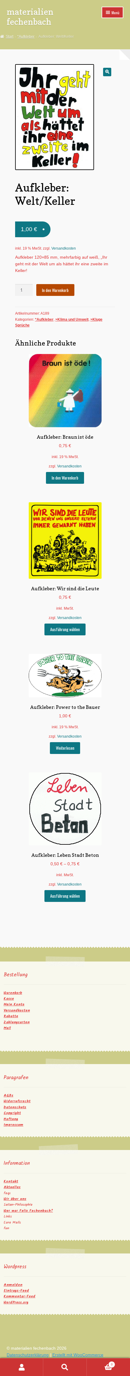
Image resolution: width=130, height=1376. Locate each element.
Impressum (13, 1125)
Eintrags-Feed (16, 1290)
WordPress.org (16, 1302)
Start (9, 36)
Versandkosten (63, 248)
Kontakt (11, 1181)
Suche (64, 1367)
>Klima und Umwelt (72, 319)
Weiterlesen (65, 748)
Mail (7, 1028)
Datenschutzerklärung (28, 1355)
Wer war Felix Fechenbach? (28, 1211)
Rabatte (11, 1016)
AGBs (8, 1095)
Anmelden (13, 1285)
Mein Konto (14, 1004)
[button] (107, 72)
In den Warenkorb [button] (65, 478)
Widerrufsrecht (17, 1101)
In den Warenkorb (55, 290)
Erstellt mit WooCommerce (77, 1355)
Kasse (9, 998)
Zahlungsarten (17, 1022)
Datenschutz (15, 1107)
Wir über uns (15, 1199)
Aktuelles (12, 1187)
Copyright (12, 1113)
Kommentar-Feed (19, 1296)
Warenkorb (13, 993)
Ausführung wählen (65, 629)
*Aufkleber (25, 36)
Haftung (11, 1119)
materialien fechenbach (30, 17)
